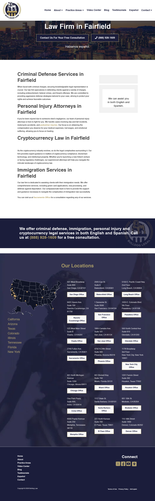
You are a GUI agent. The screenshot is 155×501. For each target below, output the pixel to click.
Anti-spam (133, 489)
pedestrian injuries (48, 125)
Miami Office (104, 388)
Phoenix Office (104, 361)
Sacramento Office (41, 198)
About (57, 10)
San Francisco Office (104, 316)
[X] (118, 464)
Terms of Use (112, 489)
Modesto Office (131, 408)
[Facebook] (123, 464)
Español (133, 10)
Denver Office (131, 431)
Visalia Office (76, 341)
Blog (106, 10)
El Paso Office (104, 431)
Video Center (94, 10)
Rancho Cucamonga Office (77, 319)
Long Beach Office (131, 294)
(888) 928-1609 (106, 38)
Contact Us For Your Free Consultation (62, 38)
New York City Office (131, 366)
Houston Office (131, 388)
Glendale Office (131, 341)
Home (47, 10)
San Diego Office (77, 294)
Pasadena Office (131, 315)
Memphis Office (76, 434)
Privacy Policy (123, 489)
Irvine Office (77, 411)
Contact (145, 10)
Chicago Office (76, 391)
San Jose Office (104, 341)
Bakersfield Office (104, 294)
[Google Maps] (134, 464)
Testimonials (119, 10)
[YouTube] (128, 464)
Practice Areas (74, 10)
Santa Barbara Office (104, 409)
